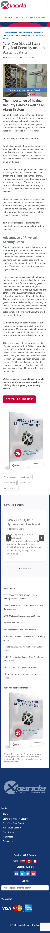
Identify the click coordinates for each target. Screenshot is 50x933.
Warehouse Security (12, 828)
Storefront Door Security (14, 823)
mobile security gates (24, 544)
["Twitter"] (22, 873)
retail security (25, 477)
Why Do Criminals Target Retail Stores (19, 667)
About (5, 814)
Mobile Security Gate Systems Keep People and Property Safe (23, 524)
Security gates (10, 247)
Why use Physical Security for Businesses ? (21, 629)
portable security (33, 547)
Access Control (14, 541)
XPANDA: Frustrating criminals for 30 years (21, 616)
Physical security (11, 32)
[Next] (41, 538)
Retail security (27, 32)
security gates (9, 483)
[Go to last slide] (8, 538)
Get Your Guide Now (19, 399)
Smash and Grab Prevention (21, 35)
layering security (10, 477)
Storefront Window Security (15, 819)
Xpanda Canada (11, 58)
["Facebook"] (16, 873)
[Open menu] (47, 5)
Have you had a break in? (14, 622)
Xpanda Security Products (29, 925)
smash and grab (25, 483)
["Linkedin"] (27, 873)
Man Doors (8, 837)
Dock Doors (8, 832)
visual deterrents (10, 488)
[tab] (19, 568)
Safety (25, 550)
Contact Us (8, 841)
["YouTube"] (33, 873)
